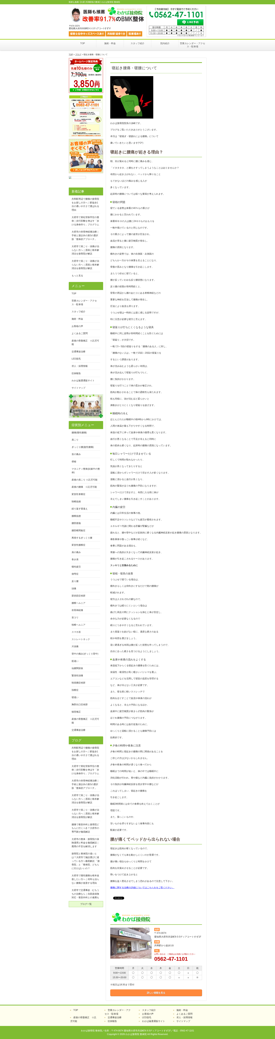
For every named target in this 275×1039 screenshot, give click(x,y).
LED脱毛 (76, 359)
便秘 (74, 461)
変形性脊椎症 (78, 494)
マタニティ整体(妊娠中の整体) (86, 471)
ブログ (78, 54)
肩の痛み (76, 552)
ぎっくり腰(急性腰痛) (83, 447)
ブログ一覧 (86, 904)
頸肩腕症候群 (78, 682)
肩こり (75, 440)
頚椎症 (75, 690)
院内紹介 (165, 43)
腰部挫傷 (76, 523)
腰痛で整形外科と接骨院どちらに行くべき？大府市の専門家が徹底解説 (85, 828)
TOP (82, 43)
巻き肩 (75, 559)
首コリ (75, 617)
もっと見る (77, 275)
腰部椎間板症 (78, 530)
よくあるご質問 (80, 333)
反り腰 (75, 581)
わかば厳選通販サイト (83, 380)
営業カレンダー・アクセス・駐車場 (192, 45)
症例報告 (76, 373)
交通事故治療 (78, 351)
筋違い (75, 661)
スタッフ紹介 (137, 43)
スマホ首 (76, 632)
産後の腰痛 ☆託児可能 (84, 487)
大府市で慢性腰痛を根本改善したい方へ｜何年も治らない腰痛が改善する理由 (85, 879)
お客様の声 (77, 326)
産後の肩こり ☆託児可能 (84, 480)
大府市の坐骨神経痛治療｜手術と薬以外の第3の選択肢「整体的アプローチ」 (85, 235)
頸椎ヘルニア (78, 625)
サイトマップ (78, 388)
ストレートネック (81, 639)
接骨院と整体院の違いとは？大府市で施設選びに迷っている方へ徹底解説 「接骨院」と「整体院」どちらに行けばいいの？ (86, 860)
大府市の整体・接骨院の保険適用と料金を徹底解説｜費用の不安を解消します (85, 843)
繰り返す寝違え (80, 508)
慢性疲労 (76, 567)
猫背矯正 (76, 712)
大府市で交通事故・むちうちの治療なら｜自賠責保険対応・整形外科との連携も (85, 894)
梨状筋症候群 (78, 595)
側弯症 (75, 574)
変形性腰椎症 (78, 545)
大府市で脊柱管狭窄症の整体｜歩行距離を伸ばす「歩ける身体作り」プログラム (85, 221)
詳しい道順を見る (156, 993)
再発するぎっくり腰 (82, 538)
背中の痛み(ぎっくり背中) (85, 654)
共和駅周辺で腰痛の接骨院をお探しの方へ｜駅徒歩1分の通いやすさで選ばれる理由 (85, 204)
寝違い (75, 697)
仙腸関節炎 (77, 668)
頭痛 (74, 588)
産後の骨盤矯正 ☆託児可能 (85, 342)
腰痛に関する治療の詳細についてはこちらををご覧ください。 (142, 887)
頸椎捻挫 (76, 501)
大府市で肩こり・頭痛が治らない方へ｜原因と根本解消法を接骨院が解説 (85, 250)
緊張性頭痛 (77, 675)
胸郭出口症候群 (80, 704)
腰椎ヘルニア (78, 603)
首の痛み (76, 454)
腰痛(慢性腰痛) (79, 432)
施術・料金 (110, 43)
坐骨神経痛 (77, 610)
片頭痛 (75, 646)
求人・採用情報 (80, 366)
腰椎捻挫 (76, 516)
